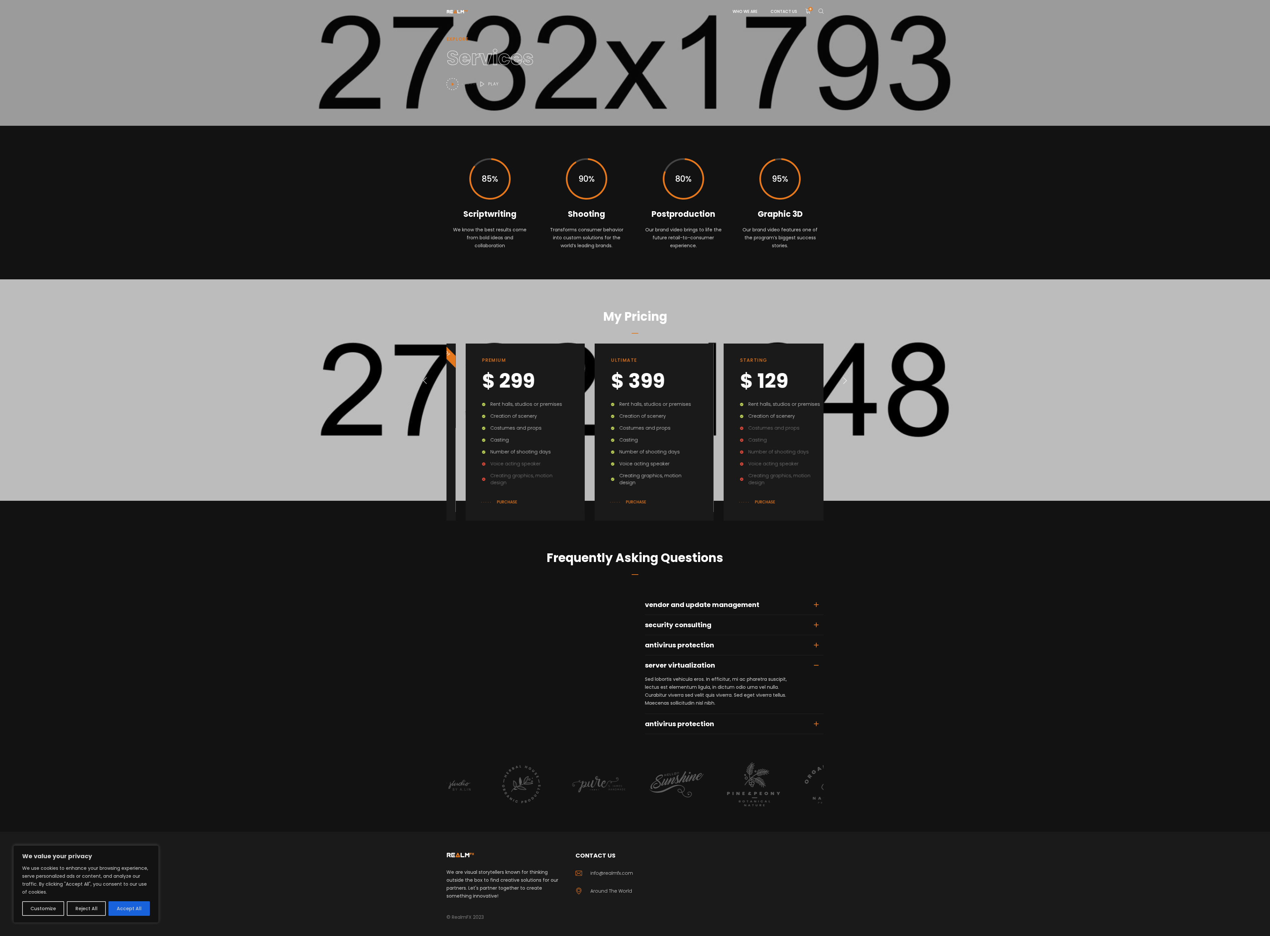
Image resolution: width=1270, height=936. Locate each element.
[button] (425, 380)
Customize (43, 908)
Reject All (86, 908)
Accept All (129, 908)
